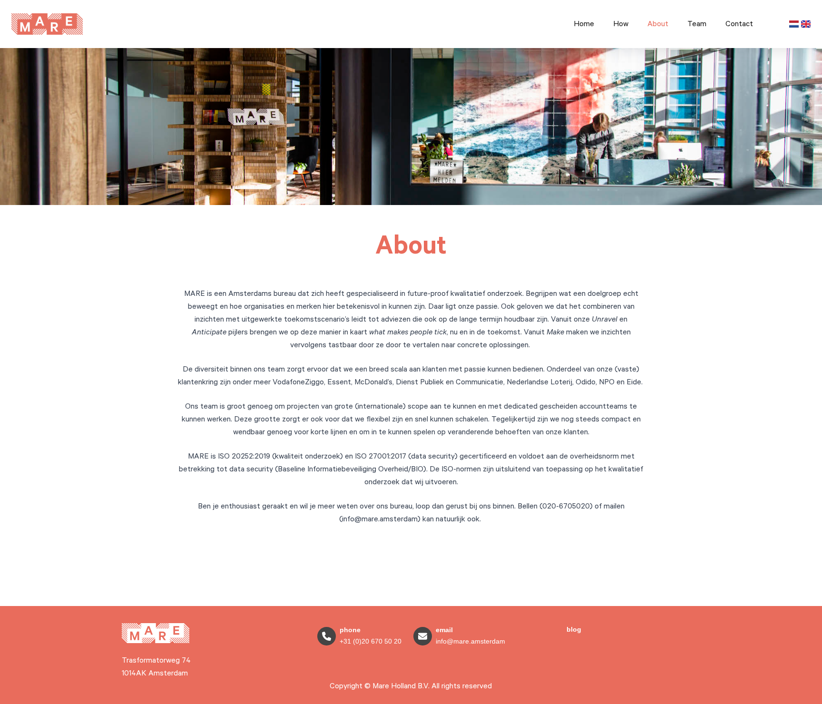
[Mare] (155, 633)
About (657, 24)
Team (696, 24)
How (620, 24)
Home (584, 24)
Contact (739, 24)
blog (574, 629)
